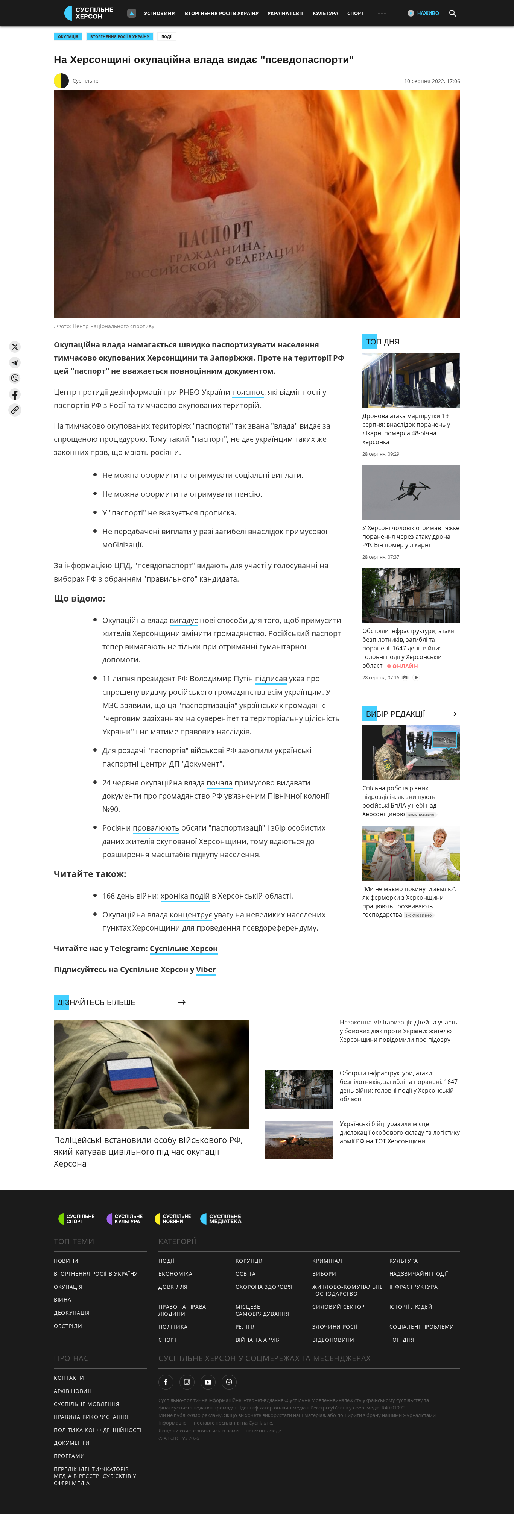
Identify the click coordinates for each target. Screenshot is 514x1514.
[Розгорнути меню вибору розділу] (131, 13)
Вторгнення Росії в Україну (222, 13)
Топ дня (402, 1339)
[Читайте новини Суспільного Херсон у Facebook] (165, 1382)
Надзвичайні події (418, 1273)
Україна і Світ (286, 13)
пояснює (248, 392)
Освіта (246, 1273)
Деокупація (72, 1312)
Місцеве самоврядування (263, 1310)
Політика (173, 1326)
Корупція (250, 1260)
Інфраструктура (413, 1286)
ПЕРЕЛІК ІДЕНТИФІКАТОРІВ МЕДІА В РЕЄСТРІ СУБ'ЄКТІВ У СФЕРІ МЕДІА (95, 1476)
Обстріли (68, 1325)
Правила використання (91, 1416)
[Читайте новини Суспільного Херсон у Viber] (229, 1382)
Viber (206, 969)
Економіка (175, 1273)
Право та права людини (182, 1310)
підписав (271, 678)
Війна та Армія (258, 1339)
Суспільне (86, 80)
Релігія (246, 1326)
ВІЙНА (62, 1299)
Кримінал (327, 1260)
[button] (14, 346)
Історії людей (411, 1306)
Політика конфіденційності (98, 1430)
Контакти (69, 1377)
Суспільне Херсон (184, 948)
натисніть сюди (263, 1430)
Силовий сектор (338, 1306)
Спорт (355, 13)
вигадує (184, 620)
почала (220, 782)
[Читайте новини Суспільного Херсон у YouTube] (208, 1382)
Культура (325, 13)
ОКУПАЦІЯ (68, 36)
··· (381, 13)
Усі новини (160, 13)
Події (166, 36)
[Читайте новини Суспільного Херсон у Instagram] (187, 1382)
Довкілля (173, 1286)
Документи (72, 1442)
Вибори (324, 1273)
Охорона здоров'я (264, 1286)
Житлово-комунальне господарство (347, 1290)
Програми (69, 1455)
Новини (66, 1260)
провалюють (156, 828)
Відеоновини (333, 1339)
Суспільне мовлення (87, 1404)
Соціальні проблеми (422, 1326)
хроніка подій (185, 896)
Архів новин (73, 1390)
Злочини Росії (334, 1326)
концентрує (191, 914)
